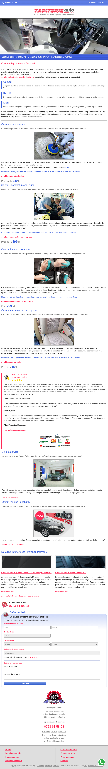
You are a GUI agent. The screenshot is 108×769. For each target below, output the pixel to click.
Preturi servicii (67, 757)
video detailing (58, 741)
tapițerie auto (58, 738)
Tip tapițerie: (9, 632)
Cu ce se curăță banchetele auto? (70, 573)
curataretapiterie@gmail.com (54, 732)
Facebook (40, 766)
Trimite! (25, 683)
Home (8, 750)
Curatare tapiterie (9, 57)
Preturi (46, 57)
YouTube (56, 766)
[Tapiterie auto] (54, 12)
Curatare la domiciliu (95, 766)
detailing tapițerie (59, 735)
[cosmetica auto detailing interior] (54, 271)
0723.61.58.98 (32, 657)
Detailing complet (13, 753)
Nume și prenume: (11, 666)
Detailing (22, 57)
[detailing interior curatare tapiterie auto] (54, 206)
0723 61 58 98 (11, 3)
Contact (68, 57)
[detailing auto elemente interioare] (54, 332)
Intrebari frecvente (13, 761)
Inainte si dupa (57, 57)
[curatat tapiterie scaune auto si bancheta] (54, 146)
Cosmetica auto (35, 57)
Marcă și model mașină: (13, 624)
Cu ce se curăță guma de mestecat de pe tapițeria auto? (26, 573)
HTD (85, 766)
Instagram (48, 766)
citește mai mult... (8, 591)
